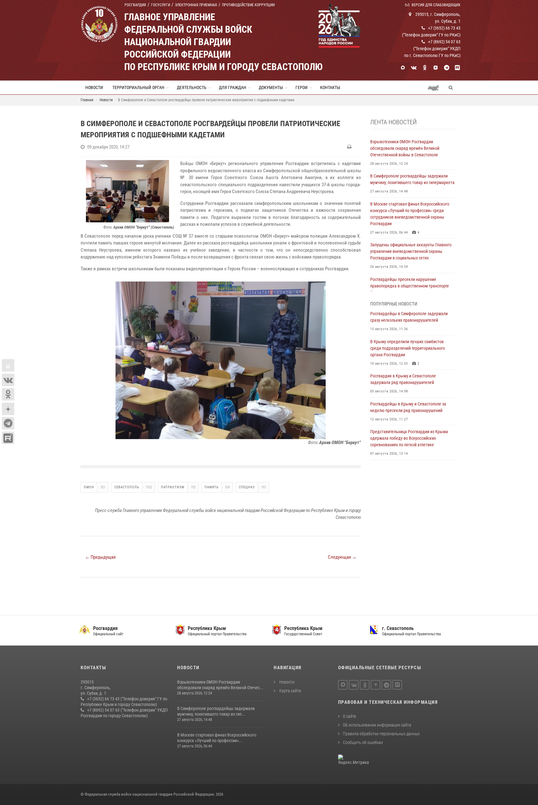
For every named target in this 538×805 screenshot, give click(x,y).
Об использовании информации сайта (377, 724)
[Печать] (350, 147)
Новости (94, 87)
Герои (301, 87)
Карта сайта (289, 690)
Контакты (330, 87)
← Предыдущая (100, 557)
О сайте (349, 716)
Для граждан (232, 87)
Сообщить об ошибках (363, 742)
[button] (355, 287)
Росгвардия (135, 5)
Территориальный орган (138, 87)
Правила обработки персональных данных (381, 733)
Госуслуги (160, 5)
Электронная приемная (196, 5)
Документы (271, 87)
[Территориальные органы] (435, 87)
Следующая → (342, 557)
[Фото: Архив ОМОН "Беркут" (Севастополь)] (127, 191)
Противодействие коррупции (248, 5)
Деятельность (191, 87)
